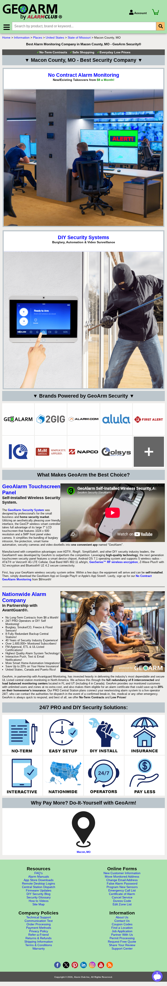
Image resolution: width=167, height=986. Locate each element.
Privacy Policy (38, 931)
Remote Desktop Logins (38, 883)
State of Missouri (79, 37)
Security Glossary (39, 897)
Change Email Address (122, 880)
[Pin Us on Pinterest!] (75, 965)
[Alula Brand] (116, 419)
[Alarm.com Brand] (83, 419)
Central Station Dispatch (38, 887)
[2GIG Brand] (51, 419)
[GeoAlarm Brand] (18, 419)
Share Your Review (122, 945)
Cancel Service (122, 897)
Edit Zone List (122, 904)
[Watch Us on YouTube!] (101, 965)
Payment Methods (38, 927)
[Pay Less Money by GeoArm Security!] (145, 776)
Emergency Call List (122, 890)
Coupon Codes (122, 924)
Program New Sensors (122, 887)
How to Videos (38, 901)
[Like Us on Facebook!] (57, 965)
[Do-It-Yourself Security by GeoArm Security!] (104, 735)
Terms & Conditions (38, 945)
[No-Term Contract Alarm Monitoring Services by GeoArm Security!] (22, 735)
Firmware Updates (38, 890)
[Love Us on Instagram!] (92, 965)
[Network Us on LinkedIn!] (83, 965)
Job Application (122, 931)
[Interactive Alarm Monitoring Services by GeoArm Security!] (22, 776)
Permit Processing (122, 938)
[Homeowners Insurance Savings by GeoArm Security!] (145, 735)
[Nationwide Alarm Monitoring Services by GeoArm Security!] (63, 776)
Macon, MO (83, 852)
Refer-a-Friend (38, 934)
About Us (122, 917)
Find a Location (122, 927)
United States (55, 37)
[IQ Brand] (18, 452)
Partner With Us (122, 934)
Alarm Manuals (38, 876)
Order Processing (39, 924)
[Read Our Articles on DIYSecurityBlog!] (109, 965)
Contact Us (122, 920)
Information (22, 37)
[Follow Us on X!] (66, 965)
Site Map (38, 904)
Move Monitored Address (122, 876)
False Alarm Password (122, 883)
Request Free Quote (122, 941)
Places (37, 37)
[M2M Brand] (51, 452)
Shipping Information (38, 941)
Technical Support (38, 917)
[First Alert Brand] (149, 419)
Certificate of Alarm (122, 894)
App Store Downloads (38, 880)
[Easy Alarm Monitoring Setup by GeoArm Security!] (63, 735)
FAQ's (38, 873)
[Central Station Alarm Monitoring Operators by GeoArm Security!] (104, 776)
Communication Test (39, 920)
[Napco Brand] (83, 452)
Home (6, 37)
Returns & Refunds (38, 938)
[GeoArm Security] (63, 12)
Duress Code (122, 901)
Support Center (122, 948)
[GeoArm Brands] (149, 452)
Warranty (38, 948)
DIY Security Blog (38, 894)
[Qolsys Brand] (116, 452)
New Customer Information (122, 873)
